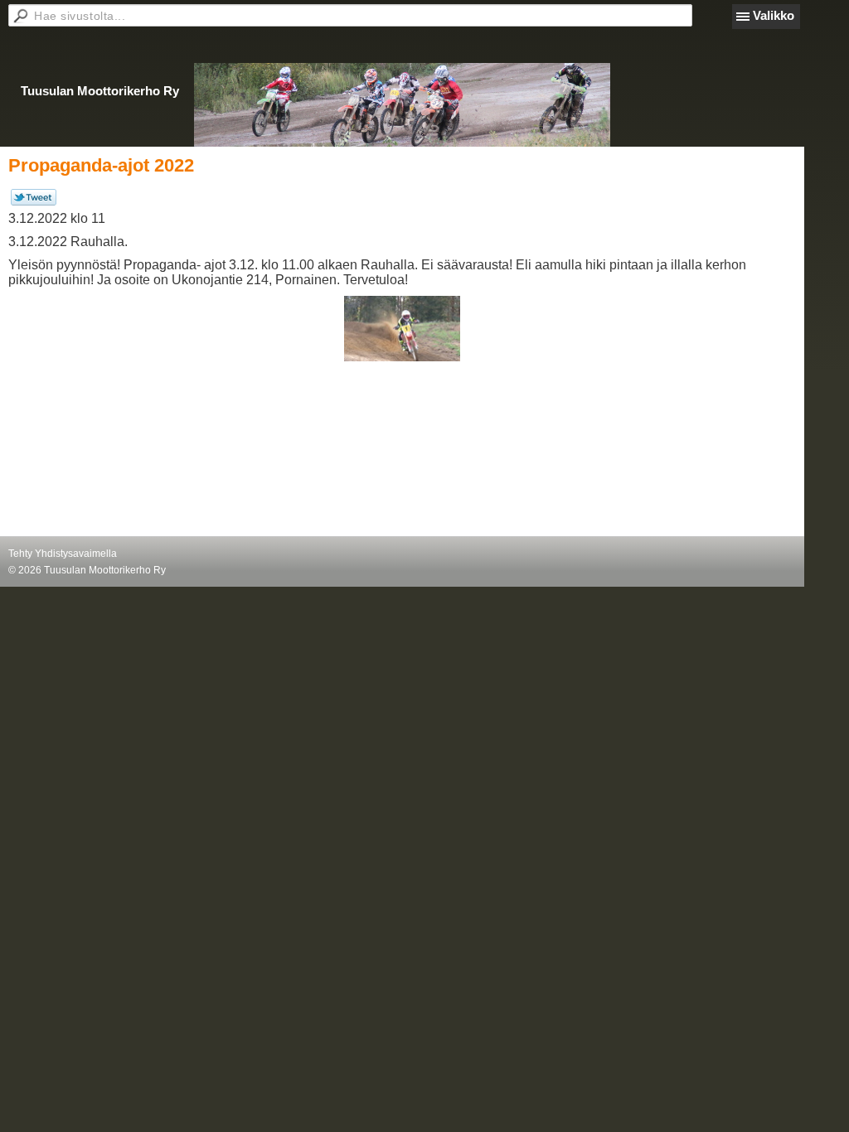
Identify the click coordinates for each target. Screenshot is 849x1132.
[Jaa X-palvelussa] (33, 202)
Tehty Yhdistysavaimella (62, 553)
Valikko (773, 15)
